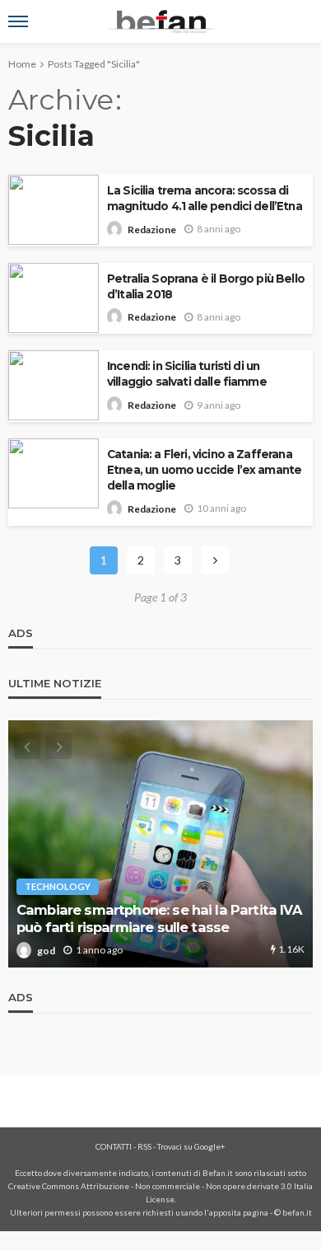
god (46, 950)
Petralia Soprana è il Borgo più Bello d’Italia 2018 (206, 286)
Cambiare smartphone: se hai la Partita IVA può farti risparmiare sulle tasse (159, 918)
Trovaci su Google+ (191, 1146)
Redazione (152, 229)
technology (58, 886)
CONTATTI (113, 1146)
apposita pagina (238, 1212)
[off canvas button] (18, 21)
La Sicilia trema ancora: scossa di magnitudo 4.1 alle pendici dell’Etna (204, 198)
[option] (160, 844)
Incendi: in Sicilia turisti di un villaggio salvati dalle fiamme (187, 373)
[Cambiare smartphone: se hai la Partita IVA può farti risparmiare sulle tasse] (160, 844)
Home (22, 64)
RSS (144, 1146)
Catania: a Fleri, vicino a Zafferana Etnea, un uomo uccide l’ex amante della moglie (204, 469)
